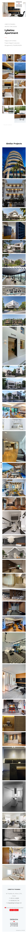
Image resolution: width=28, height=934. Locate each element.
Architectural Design (11, 26)
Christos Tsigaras (10, 24)
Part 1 (11, 910)
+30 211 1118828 (14, 898)
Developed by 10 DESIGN (20, 930)
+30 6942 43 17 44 (14, 900)
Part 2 (16, 910)
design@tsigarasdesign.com (14, 903)
